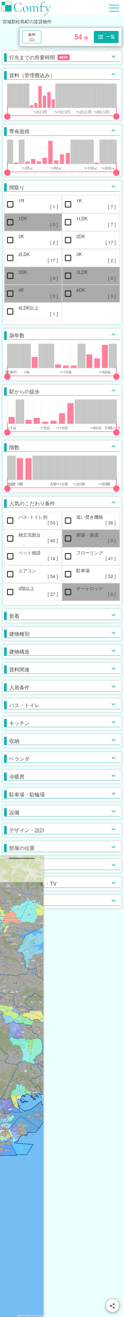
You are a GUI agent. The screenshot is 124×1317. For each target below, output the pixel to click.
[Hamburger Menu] (114, 7)
